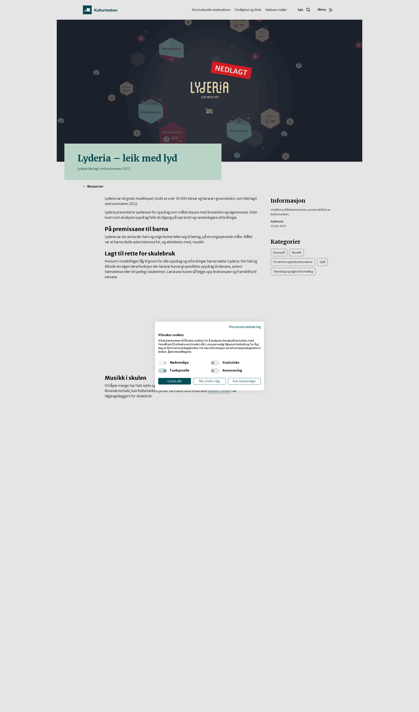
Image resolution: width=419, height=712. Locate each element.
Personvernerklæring (245, 327)
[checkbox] (162, 363)
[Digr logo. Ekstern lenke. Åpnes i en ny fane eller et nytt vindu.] (161, 331)
